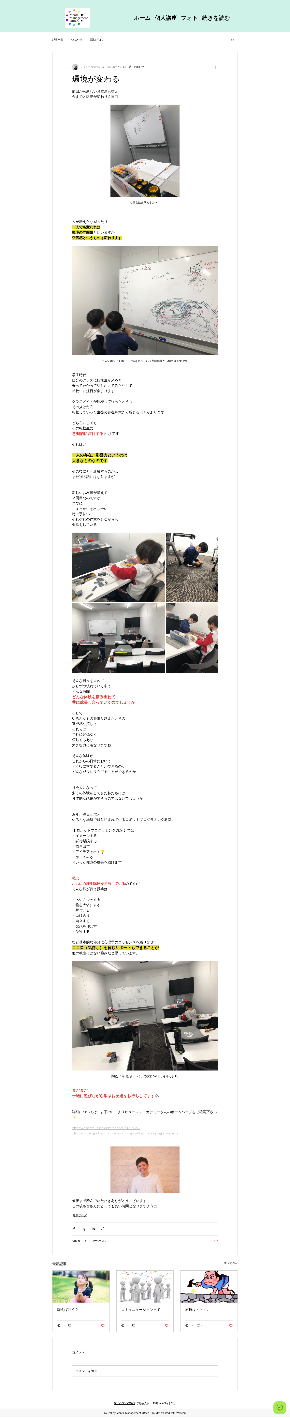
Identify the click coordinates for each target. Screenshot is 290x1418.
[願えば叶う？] (80, 1287)
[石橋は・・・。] (209, 1287)
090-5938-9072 (124, 1403)
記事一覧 (57, 39)
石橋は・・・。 (197, 1309)
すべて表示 (231, 1263)
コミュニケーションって (140, 1309)
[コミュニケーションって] (145, 1287)
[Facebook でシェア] (74, 1229)
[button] (233, 39)
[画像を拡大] (118, 567)
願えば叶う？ (68, 1309)
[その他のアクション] (215, 67)
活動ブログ (97, 39)
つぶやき (76, 39)
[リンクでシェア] (103, 1229)
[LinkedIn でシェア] (93, 1229)
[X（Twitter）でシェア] (83, 1229)
